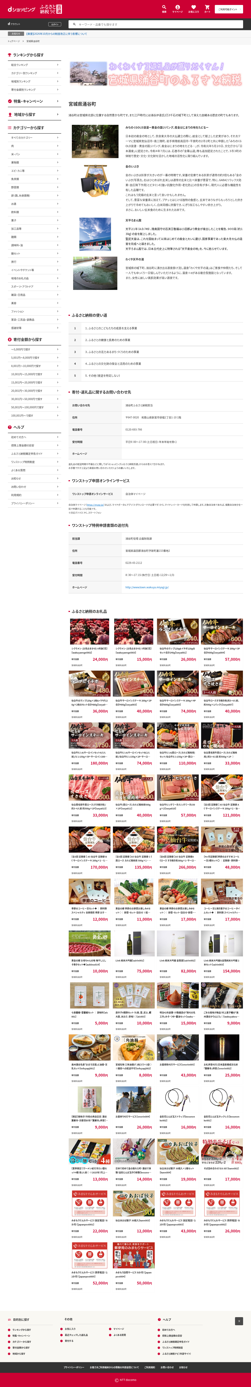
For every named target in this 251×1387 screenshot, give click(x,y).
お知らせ (16, 478)
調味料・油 (17, 245)
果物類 (15, 162)
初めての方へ (18, 437)
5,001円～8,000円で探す (25, 357)
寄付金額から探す (21, 1347)
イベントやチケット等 (22, 270)
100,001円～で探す (22, 415)
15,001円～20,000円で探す (26, 382)
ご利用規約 (149, 1367)
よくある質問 (18, 470)
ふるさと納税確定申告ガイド (26, 453)
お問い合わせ (18, 486)
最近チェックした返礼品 (76, 1334)
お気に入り (193, 11)
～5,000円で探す (20, 349)
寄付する (69, 1340)
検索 (164, 11)
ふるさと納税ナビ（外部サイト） (176, 1353)
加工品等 (16, 228)
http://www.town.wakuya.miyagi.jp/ (147, 587)
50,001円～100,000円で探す (27, 407)
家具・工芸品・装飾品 (22, 319)
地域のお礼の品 (20, 278)
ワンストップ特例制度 (23, 462)
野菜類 (15, 187)
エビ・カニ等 (18, 170)
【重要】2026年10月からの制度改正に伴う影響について (56, 33)
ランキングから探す (21, 1329)
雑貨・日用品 (18, 295)
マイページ (177, 11)
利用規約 (16, 495)
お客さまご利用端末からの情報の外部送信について (114, 1367)
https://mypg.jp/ (95, 504)
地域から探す (24, 114)
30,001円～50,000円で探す (26, 399)
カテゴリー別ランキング (24, 73)
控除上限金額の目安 (22, 445)
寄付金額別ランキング (23, 89)
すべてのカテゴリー (22, 137)
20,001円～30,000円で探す (26, 390)
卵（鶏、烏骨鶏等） (21, 195)
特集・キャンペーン (28, 101)
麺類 (13, 237)
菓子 (13, 220)
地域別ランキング (20, 81)
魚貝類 (15, 179)
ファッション (17, 311)
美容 (13, 303)
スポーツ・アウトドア (22, 286)
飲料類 (15, 212)
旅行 (13, 261)
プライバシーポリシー (23, 503)
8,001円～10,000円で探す (26, 366)
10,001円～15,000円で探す (26, 374)
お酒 (13, 204)
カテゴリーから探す (21, 1341)
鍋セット (15, 253)
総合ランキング (19, 65)
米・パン (15, 154)
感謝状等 (16, 328)
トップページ (14, 41)
